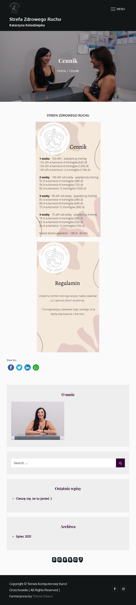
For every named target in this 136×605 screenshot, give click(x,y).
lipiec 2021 (23, 536)
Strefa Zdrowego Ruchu (35, 19)
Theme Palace (43, 596)
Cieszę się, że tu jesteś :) (34, 498)
